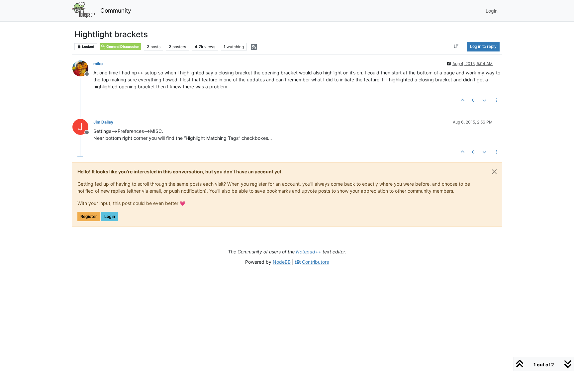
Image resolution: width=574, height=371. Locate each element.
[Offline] (82, 68)
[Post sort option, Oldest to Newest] (456, 46)
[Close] (494, 172)
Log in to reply (483, 46)
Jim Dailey (103, 122)
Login (109, 216)
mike (98, 63)
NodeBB (282, 262)
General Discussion (123, 47)
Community (115, 10)
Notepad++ (308, 251)
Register (88, 216)
